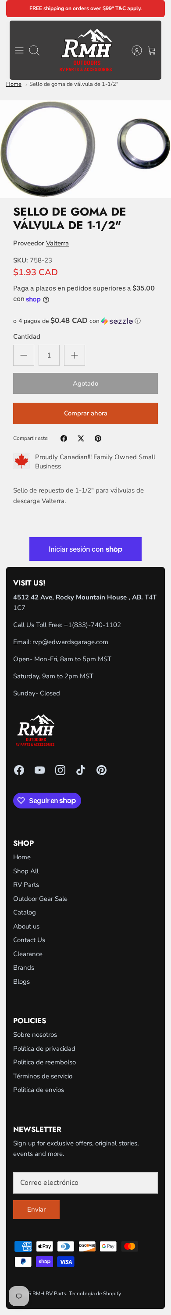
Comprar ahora (85, 413)
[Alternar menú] (19, 50)
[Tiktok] (81, 770)
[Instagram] (60, 770)
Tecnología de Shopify (95, 1293)
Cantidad (26, 336)
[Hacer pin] (98, 438)
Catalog (24, 912)
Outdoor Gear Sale (40, 898)
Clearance (28, 954)
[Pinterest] (101, 770)
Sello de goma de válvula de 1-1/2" (73, 84)
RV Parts (26, 884)
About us (26, 926)
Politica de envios (38, 1089)
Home (13, 84)
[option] (85, 149)
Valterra (57, 243)
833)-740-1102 (97, 624)
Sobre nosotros (35, 1034)
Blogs (21, 981)
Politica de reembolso (44, 1062)
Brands (23, 967)
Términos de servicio (42, 1076)
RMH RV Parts (49, 1293)
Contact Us (29, 940)
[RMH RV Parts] (85, 50)
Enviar (36, 1209)
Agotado (85, 383)
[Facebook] (19, 770)
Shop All (26, 871)
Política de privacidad (44, 1048)
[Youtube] (39, 770)
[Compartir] (63, 438)
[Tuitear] (80, 438)
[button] (85, 321)
